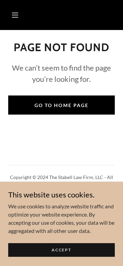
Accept (61, 249)
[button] (15, 15)
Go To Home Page (61, 105)
